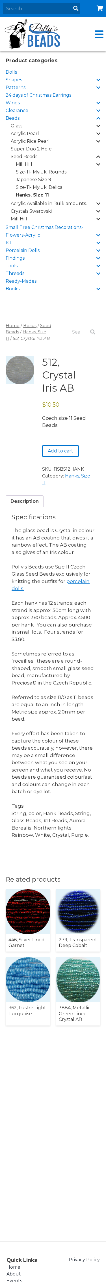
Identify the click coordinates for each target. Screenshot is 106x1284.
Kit (9, 242)
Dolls (11, 72)
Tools (12, 265)
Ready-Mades (21, 281)
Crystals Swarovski (31, 211)
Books (13, 288)
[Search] (76, 8)
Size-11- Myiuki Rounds (41, 172)
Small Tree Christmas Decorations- (44, 227)
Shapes (14, 79)
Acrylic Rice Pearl (30, 141)
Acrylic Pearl (25, 133)
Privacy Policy (84, 1259)
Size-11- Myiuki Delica (39, 187)
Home (13, 325)
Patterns (15, 87)
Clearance (17, 110)
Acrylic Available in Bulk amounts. (49, 203)
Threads (15, 273)
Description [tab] (24, 501)
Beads (13, 118)
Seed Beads (24, 156)
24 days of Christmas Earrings (38, 95)
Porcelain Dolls (23, 250)
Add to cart (60, 451)
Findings (15, 258)
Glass (16, 126)
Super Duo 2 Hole (31, 149)
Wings (13, 103)
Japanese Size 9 (33, 179)
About (14, 1274)
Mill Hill (24, 164)
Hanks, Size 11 (32, 195)
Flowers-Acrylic (23, 235)
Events (14, 1280)
